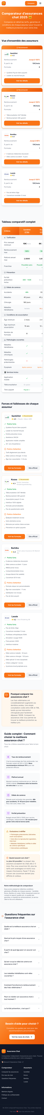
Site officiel (33, 468)
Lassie (26, 1082)
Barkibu (26, 1078)
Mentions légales (7, 1091)
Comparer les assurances (10, 1072)
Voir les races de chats (20, 1037)
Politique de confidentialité (10, 1095)
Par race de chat (7, 1075)
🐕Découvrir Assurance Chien (11, 1062)
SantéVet (27, 1072)
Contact (4, 1098)
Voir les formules (14, 468)
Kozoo (26, 1075)
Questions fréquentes (9, 1078)
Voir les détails (22, 81)
